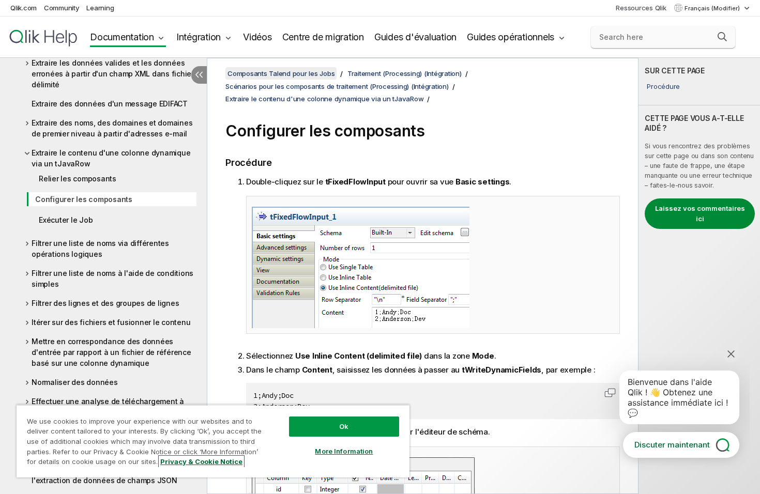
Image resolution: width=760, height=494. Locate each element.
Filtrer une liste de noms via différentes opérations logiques (100, 248)
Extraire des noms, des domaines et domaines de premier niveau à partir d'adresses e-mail (112, 128)
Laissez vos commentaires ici (700, 213)
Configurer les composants (83, 199)
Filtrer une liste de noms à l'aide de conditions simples (112, 278)
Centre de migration (323, 37)
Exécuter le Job (66, 219)
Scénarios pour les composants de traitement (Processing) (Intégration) (337, 86)
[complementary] (699, 276)
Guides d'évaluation (415, 37)
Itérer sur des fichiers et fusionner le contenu (111, 322)
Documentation (122, 37)
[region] (213, 441)
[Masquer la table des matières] (199, 75)
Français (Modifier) (713, 8)
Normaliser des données (75, 382)
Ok (343, 426)
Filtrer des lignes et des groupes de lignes (105, 303)
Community (62, 8)
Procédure (663, 86)
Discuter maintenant (672, 445)
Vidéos (257, 37)
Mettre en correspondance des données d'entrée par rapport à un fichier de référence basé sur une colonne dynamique (111, 352)
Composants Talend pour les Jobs (281, 73)
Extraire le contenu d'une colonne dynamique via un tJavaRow (111, 158)
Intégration (198, 37)
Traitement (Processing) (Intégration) (404, 73)
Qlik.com (23, 8)
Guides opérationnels (510, 37)
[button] (722, 37)
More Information (344, 451)
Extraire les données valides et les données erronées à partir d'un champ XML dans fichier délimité (113, 73)
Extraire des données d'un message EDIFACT (110, 103)
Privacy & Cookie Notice (201, 461)
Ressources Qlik (641, 8)
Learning (100, 8)
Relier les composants (77, 178)
